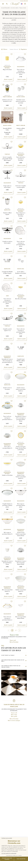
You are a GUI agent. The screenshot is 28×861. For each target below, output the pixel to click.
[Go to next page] (19, 630)
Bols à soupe (14, 714)
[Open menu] (2, 3)
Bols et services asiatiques (14, 720)
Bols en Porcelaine (14, 719)
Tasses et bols (22, 8)
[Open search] (6, 3)
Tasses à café (14, 713)
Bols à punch (14, 716)
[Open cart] (25, 3)
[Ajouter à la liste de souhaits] (11, 54)
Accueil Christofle (5, 8)
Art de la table (14, 8)
